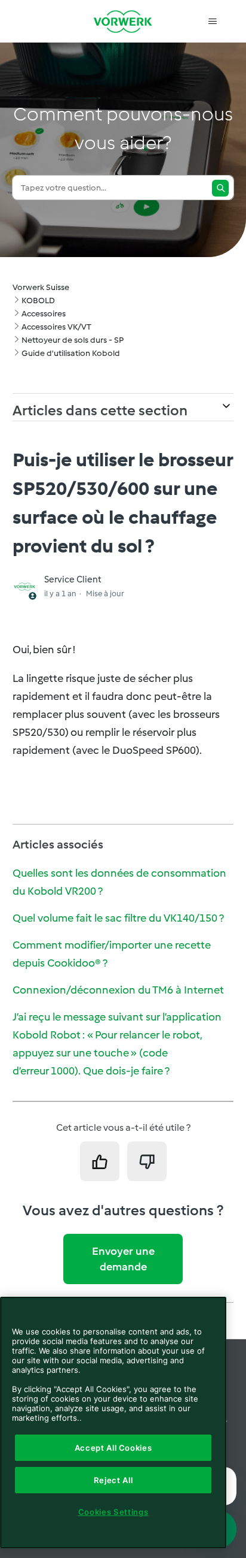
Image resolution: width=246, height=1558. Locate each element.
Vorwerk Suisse (41, 287)
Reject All (113, 1480)
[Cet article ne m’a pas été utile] (147, 1161)
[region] (113, 1422)
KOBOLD (38, 300)
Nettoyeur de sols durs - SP (72, 340)
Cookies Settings (113, 1512)
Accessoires (43, 314)
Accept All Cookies (113, 1448)
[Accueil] (123, 21)
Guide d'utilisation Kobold (70, 353)
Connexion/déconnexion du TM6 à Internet (118, 990)
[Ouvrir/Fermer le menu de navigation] (212, 21)
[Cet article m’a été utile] (99, 1161)
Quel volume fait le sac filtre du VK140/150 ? (118, 918)
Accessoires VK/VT (56, 327)
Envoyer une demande (123, 1259)
